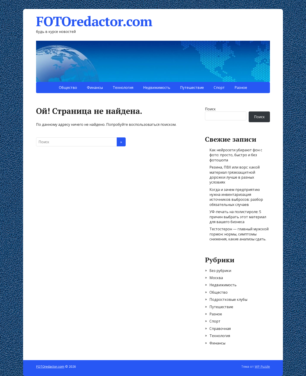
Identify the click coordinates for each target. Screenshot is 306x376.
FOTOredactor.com (94, 21)
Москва (216, 277)
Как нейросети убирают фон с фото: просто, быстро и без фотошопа (235, 154)
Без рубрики (220, 270)
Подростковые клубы (228, 299)
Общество (68, 87)
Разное (241, 87)
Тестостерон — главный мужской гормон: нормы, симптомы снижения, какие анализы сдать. (239, 233)
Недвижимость (156, 87)
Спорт (219, 87)
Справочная (220, 328)
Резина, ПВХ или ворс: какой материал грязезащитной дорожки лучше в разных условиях (234, 175)
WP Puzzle (262, 366)
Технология (123, 87)
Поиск (210, 109)
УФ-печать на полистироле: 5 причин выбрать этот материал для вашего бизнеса (237, 216)
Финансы (95, 87)
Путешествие (192, 87)
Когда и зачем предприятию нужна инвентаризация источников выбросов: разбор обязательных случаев (236, 197)
